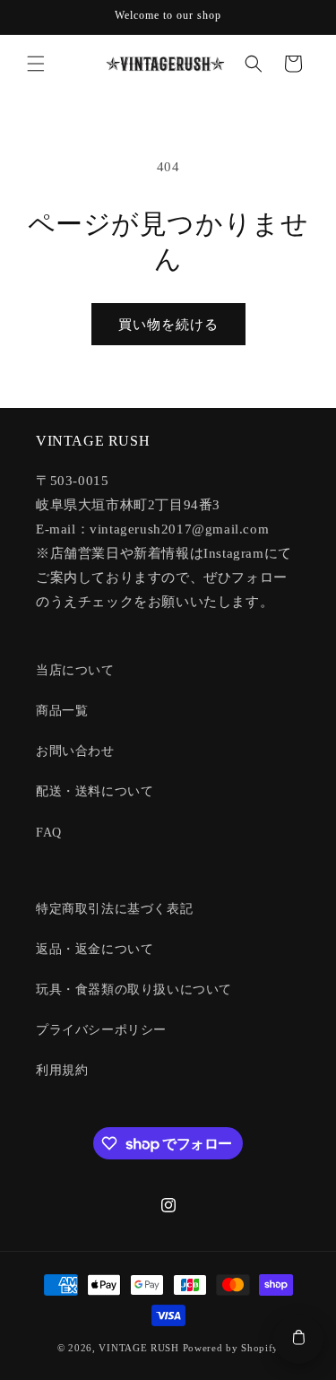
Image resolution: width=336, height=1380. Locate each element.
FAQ (49, 832)
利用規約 (62, 1070)
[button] (36, 63)
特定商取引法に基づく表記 (114, 909)
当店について (75, 670)
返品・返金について (94, 949)
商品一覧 (62, 710)
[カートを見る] (298, 1339)
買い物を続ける (168, 324)
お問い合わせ (75, 751)
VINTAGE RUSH (138, 1347)
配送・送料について (94, 791)
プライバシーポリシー (101, 1030)
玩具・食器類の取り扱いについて (134, 989)
